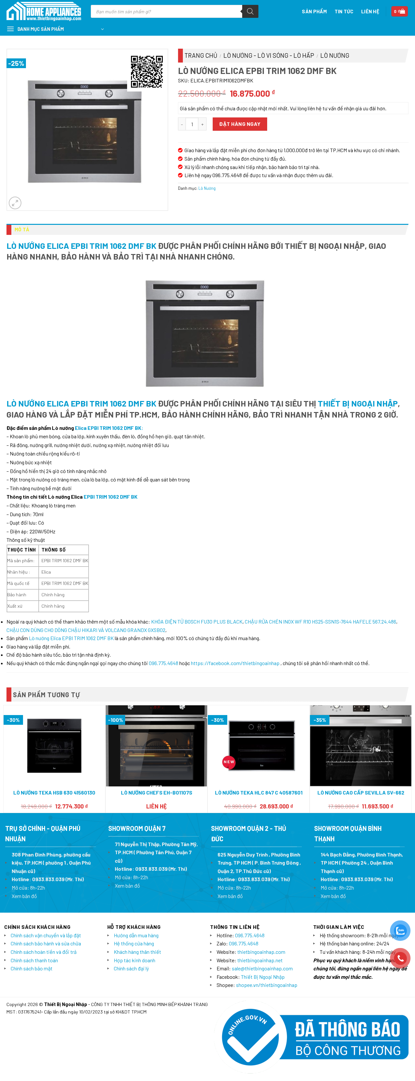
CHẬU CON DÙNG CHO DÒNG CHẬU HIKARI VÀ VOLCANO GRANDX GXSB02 (85, 630)
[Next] (408, 758)
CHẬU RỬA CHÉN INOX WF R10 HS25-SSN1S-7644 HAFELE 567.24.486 (320, 621)
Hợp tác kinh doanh (134, 960)
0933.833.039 (48, 879)
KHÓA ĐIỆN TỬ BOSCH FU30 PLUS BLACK (197, 621)
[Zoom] (15, 203)
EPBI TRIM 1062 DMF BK (110, 496)
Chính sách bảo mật (32, 968)
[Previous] (7, 758)
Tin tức (344, 11)
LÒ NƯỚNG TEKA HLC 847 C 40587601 (258, 792)
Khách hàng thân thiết (137, 952)
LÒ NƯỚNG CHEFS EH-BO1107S (156, 792)
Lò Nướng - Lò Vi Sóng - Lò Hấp (268, 55)
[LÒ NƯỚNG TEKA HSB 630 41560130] (54, 746)
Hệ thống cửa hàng (134, 943)
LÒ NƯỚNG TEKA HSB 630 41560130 (54, 792)
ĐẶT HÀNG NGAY (239, 124)
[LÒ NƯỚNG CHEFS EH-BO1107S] (156, 746)
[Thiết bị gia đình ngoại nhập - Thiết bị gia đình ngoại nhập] (43, 11)
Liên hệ (370, 11)
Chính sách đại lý (131, 968)
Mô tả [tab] (22, 229)
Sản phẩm (314, 11)
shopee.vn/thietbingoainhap (266, 985)
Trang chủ (200, 55)
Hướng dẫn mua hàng (136, 935)
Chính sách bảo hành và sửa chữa (46, 943)
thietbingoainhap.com (261, 952)
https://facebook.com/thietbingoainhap (235, 663)
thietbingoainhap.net (260, 960)
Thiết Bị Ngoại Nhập (358, 403)
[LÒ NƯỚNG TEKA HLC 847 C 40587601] (258, 746)
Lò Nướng (334, 55)
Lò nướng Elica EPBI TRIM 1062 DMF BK (81, 245)
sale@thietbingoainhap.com (262, 968)
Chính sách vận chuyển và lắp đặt (46, 935)
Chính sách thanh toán (34, 960)
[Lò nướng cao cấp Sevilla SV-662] (360, 745)
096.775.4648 (163, 663)
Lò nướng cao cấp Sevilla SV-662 (360, 792)
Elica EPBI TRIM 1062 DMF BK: (109, 428)
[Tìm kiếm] (250, 11)
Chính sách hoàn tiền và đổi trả (44, 952)
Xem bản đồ (24, 896)
